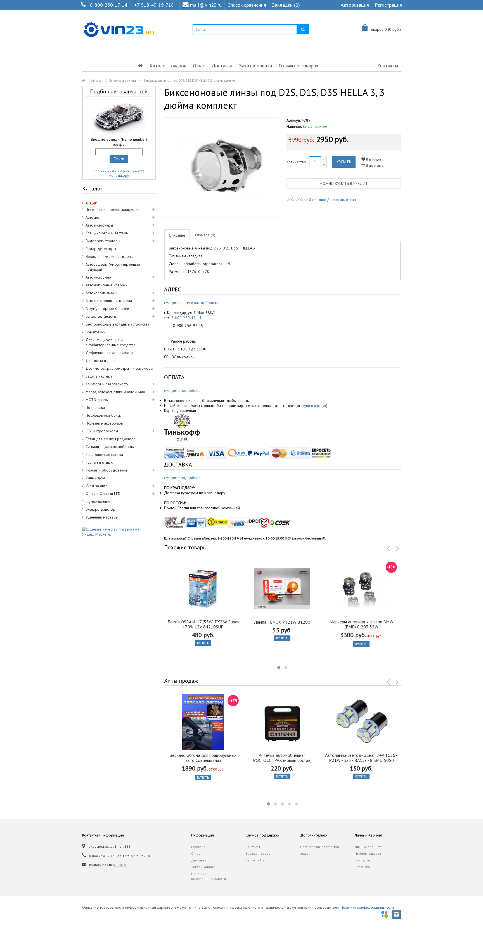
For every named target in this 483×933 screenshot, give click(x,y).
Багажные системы (101, 316)
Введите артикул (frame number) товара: (119, 142)
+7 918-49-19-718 (154, 5)
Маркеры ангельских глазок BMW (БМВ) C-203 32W (361, 624)
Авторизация (355, 5)
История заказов (368, 853)
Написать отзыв (343, 199)
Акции (305, 853)
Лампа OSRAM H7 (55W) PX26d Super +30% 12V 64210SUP (203, 624)
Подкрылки (95, 407)
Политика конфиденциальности (208, 876)
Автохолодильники (101, 292)
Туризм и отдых (99, 462)
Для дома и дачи (100, 360)
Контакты (387, 65)
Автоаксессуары (99, 225)
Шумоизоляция (98, 501)
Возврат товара (258, 853)
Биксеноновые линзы (123, 81)
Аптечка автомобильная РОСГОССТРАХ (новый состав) (282, 758)
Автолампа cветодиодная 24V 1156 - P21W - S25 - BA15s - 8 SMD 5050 (361, 758)
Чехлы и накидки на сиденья (110, 256)
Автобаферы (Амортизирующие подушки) (113, 267)
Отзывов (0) (205, 234)
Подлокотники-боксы (104, 415)
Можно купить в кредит (343, 183)
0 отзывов (317, 199)
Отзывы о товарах (298, 65)
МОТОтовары (97, 399)
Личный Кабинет (368, 847)
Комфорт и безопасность (107, 384)
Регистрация (388, 5)
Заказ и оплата (255, 65)
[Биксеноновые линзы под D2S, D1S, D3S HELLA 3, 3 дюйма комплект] (221, 167)
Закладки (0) (286, 5)
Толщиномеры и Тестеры (107, 232)
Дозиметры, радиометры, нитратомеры (119, 368)
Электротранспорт (101, 509)
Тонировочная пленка (104, 454)
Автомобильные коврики (106, 285)
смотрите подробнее (182, 390)
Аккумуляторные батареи (107, 308)
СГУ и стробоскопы (102, 430)
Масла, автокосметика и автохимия (115, 391)
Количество (296, 161)
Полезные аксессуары (105, 423)
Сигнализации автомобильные (111, 446)
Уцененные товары (102, 517)
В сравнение (374, 166)
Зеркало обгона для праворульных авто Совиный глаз (203, 758)
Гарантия (198, 847)
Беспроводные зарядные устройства (117, 324)
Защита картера (99, 376)
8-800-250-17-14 (108, 5)
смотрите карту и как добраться (191, 302)
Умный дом (95, 477)
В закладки (373, 159)
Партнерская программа (319, 847)
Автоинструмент (99, 277)
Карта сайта (255, 860)
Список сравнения (247, 5)
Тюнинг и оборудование (106, 470)
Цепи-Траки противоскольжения (113, 209)
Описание (177, 235)
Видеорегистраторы (103, 240)
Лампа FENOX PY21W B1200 (282, 622)
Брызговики (95, 331)
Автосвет (97, 81)
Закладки (362, 860)
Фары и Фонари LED (103, 493)
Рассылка (362, 867)
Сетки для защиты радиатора (111, 438)
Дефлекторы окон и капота (109, 352)
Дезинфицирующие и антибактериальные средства (111, 342)
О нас (199, 65)
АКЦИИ (92, 203)
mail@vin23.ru (206, 5)
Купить (344, 161)
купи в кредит (314, 405)
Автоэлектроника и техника (109, 300)
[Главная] (140, 65)
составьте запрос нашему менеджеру (122, 173)
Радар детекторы (101, 248)
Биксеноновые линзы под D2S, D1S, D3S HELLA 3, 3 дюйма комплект (190, 81)
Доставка (222, 65)
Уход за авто (97, 485)
